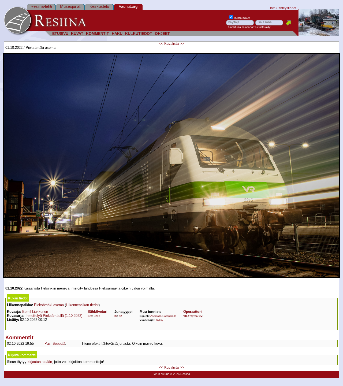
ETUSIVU (60, 34)
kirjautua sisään (40, 362)
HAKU (117, 34)
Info (272, 8)
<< (161, 44)
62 (120, 315)
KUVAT (77, 34)
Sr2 (90, 315)
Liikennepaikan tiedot (82, 305)
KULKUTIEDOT (138, 34)
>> (182, 44)
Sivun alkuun (161, 374)
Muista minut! (242, 17)
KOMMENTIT (97, 34)
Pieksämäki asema (49, 305)
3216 (97, 315)
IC (115, 315)
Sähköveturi (97, 312)
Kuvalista (171, 44)
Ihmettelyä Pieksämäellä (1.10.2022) (53, 316)
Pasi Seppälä (54, 344)
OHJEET (162, 34)
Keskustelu (99, 6)
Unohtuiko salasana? (241, 26)
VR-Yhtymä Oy (192, 315)
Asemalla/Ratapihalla (163, 315)
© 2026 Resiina (180, 374)
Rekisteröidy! (263, 26)
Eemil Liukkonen (35, 312)
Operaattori (192, 312)
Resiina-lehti (41, 6)
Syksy (159, 319)
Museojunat (70, 6)
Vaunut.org (128, 6)
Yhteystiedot (287, 8)
